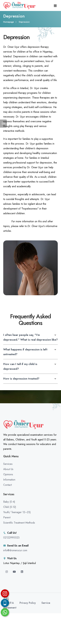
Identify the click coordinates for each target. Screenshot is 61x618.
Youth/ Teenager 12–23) (17, 512)
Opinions (8, 474)
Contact (7, 485)
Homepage (8, 21)
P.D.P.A (10, 603)
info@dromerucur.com (15, 550)
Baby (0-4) (9, 502)
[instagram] (7, 572)
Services (8, 464)
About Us (8, 469)
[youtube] (15, 572)
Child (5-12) (9, 507)
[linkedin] (22, 572)
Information (9, 480)
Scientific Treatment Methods (19, 523)
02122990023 (11, 537)
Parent (6, 517)
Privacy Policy (28, 603)
